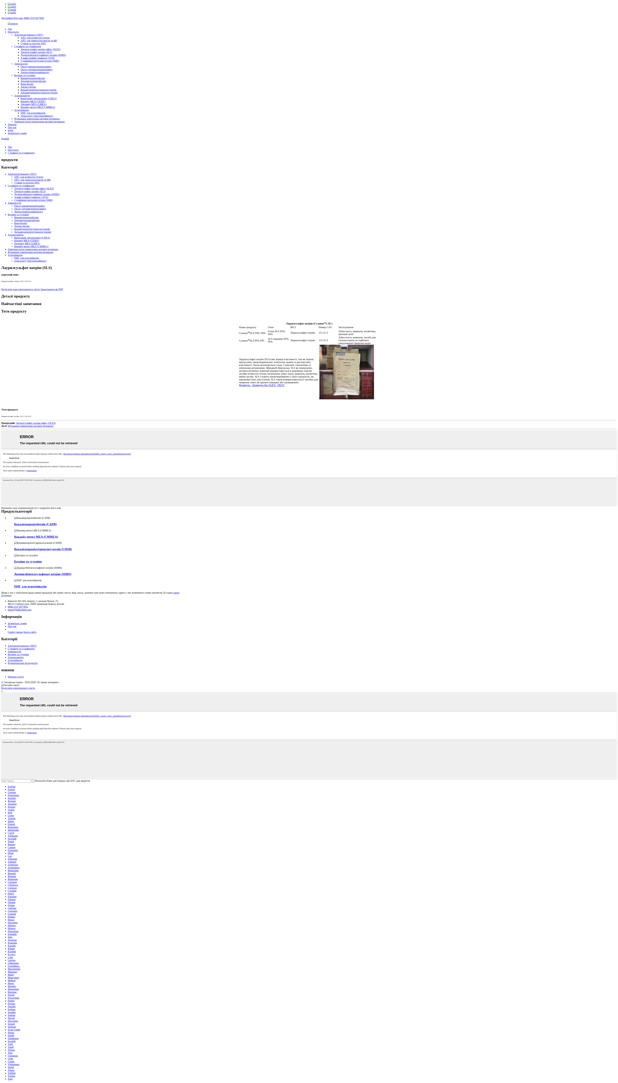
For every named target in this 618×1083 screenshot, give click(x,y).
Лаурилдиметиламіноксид (35, 72)
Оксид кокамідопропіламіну (36, 66)
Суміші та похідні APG (33, 43)
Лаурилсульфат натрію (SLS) (36, 52)
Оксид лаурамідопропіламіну (37, 69)
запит (176, 592)
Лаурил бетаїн (28, 87)
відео (10, 130)
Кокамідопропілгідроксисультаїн (38, 89)
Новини (12, 124)
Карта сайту (30, 632)
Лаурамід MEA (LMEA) (34, 104)
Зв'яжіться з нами (17, 133)
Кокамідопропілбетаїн (33, 78)
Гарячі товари (15, 632)
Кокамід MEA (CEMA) (33, 101)
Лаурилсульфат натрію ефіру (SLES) (40, 49)
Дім (10, 29)
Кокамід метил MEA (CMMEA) (38, 107)
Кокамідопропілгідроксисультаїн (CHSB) (43, 549)
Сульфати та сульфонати (27, 46)
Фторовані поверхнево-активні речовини (37, 118)
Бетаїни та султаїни (24, 75)
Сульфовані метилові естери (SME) (40, 60)
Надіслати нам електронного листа (20, 289)
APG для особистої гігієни (35, 37)
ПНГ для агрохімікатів (33, 113)
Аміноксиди (21, 63)
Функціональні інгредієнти (23, 663)
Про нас (12, 127)
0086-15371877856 (18, 606)
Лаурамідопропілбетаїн (33, 81)
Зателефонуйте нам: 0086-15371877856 (22, 18)
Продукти (13, 32)
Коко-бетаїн (27, 84)
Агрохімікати (21, 110)
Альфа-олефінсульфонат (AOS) (38, 58)
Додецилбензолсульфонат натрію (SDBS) (43, 55)
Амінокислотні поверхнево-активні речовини (39, 121)
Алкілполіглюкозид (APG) (28, 34)
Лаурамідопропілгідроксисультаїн (39, 92)
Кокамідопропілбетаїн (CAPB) (35, 524)
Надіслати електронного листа (18, 688)
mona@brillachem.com (19, 609)
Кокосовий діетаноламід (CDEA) (39, 98)
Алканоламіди (22, 95)
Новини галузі (16, 676)
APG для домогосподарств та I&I (39, 40)
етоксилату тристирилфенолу (37, 115)
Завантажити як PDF (51, 289)
